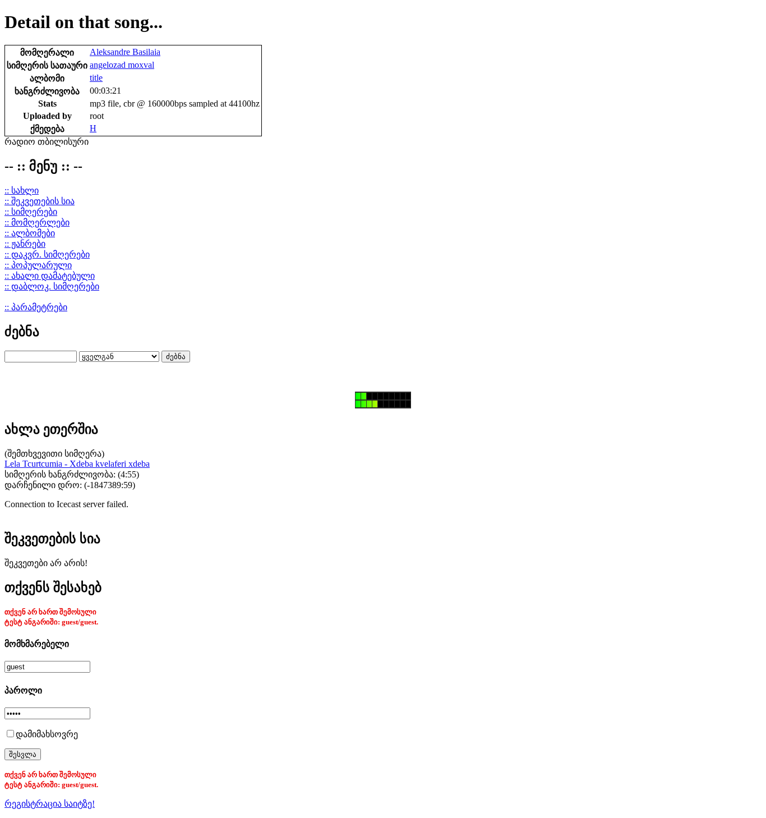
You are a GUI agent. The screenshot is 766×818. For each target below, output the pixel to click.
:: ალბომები (29, 233)
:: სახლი (21, 190)
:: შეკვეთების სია (39, 201)
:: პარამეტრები (35, 307)
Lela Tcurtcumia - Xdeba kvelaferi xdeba (77, 463)
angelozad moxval (122, 65)
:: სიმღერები (30, 212)
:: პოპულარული (38, 265)
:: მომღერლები (37, 222)
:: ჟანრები (24, 244)
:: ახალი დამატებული (49, 276)
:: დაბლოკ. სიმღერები (51, 286)
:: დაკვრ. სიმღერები (47, 254)
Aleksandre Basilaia (125, 52)
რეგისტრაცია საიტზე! (49, 803)
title (96, 77)
